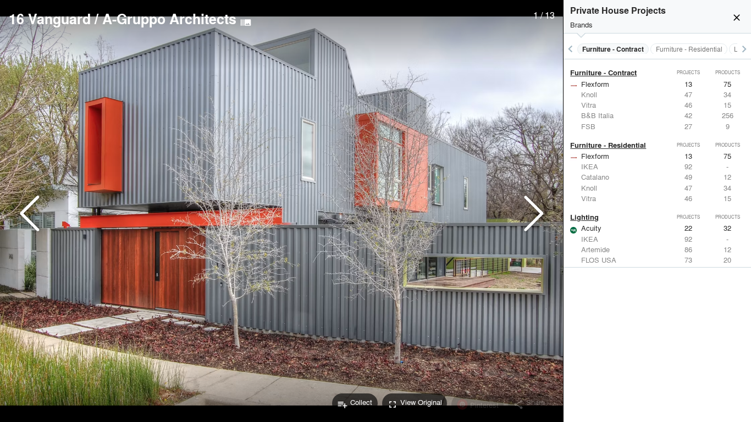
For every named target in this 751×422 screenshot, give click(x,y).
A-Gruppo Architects (169, 19)
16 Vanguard (50, 19)
